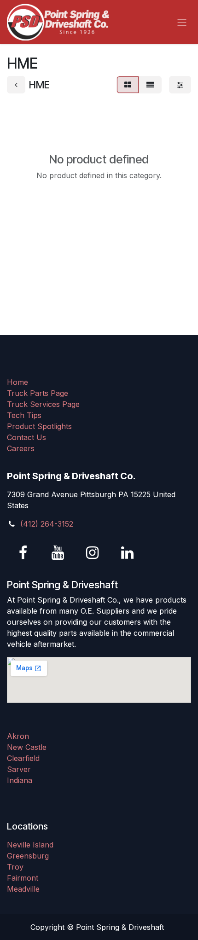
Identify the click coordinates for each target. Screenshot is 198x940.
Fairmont (22, 877)
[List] (150, 84)
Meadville (23, 889)
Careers (21, 448)
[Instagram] (92, 553)
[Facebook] (23, 553)
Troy (15, 866)
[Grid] (127, 84)
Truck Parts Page (37, 393)
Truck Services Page (43, 404)
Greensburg (28, 855)
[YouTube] (58, 553)
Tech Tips (24, 415)
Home (17, 382)
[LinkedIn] (127, 553)
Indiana (19, 780)
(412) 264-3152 (46, 523)
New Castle (27, 747)
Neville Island (30, 844)
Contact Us (26, 437)
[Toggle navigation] (182, 22)
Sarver (19, 769)
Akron (18, 736)
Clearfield (23, 758)
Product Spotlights (39, 426)
